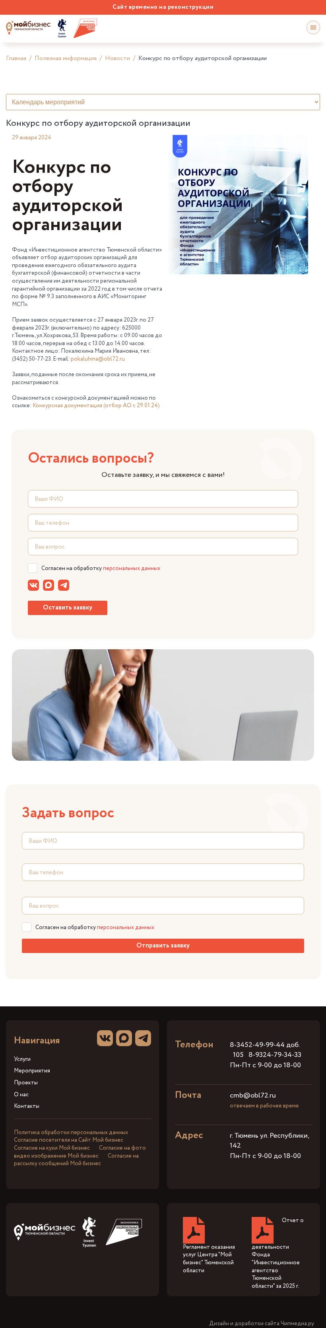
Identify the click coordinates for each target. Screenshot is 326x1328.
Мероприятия (32, 1071)
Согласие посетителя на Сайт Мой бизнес (68, 1140)
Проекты (26, 1083)
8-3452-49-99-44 (257, 1045)
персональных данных (131, 568)
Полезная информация (66, 58)
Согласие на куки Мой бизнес (52, 1148)
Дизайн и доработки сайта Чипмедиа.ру (261, 1324)
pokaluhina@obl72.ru (98, 359)
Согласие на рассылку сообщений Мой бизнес (76, 1160)
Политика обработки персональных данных (71, 1133)
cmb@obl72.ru (253, 1095)
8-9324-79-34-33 (274, 1055)
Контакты (26, 1106)
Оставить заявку (67, 607)
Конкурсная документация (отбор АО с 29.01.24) (96, 406)
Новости (117, 58)
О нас (21, 1095)
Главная (16, 58)
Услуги (22, 1059)
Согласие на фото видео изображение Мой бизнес (80, 1152)
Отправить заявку (163, 945)
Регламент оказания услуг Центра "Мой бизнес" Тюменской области (209, 1259)
